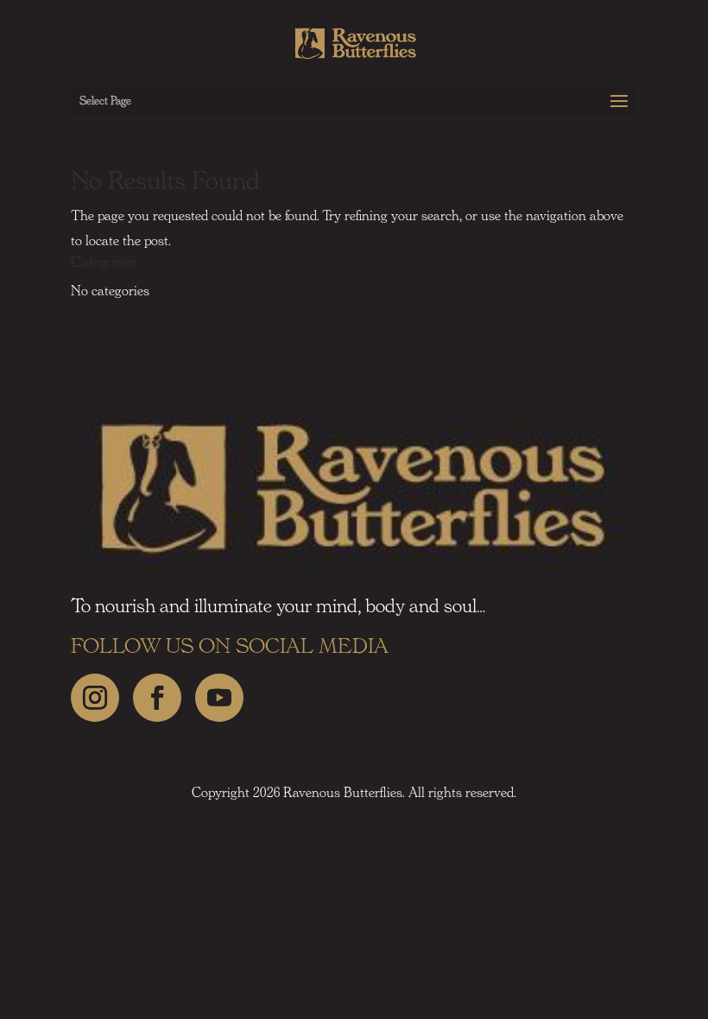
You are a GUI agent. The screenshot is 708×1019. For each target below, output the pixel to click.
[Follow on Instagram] (95, 698)
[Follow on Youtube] (219, 698)
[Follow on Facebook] (157, 698)
